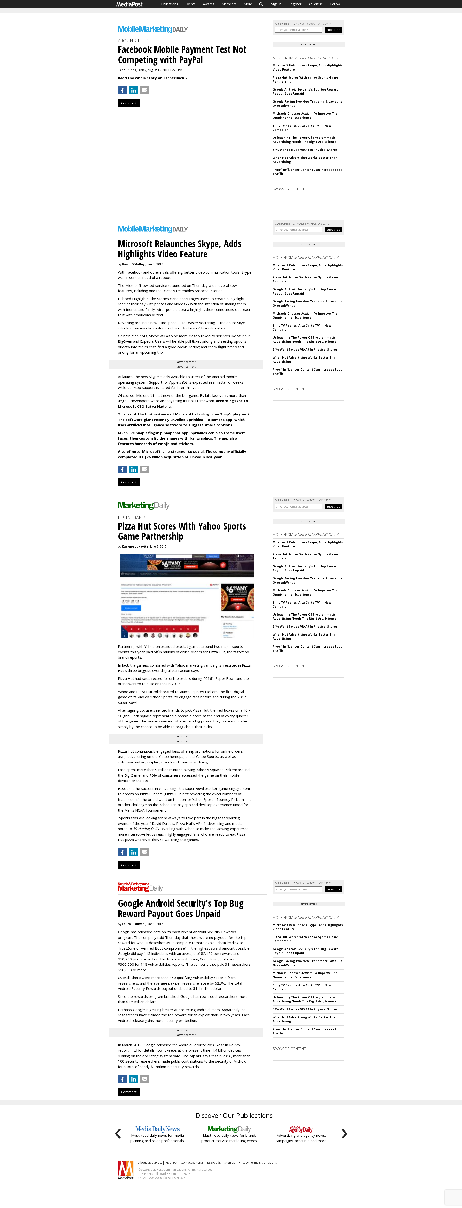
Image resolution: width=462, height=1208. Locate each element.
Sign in (276, 4)
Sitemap (229, 1163)
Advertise (315, 4)
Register (295, 4)
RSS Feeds (214, 1163)
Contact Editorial (192, 1163)
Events (190, 4)
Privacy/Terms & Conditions (258, 1163)
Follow (335, 4)
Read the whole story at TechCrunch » (152, 77)
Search (261, 4)
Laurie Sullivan (133, 924)
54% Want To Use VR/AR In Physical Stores (305, 150)
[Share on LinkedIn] (133, 90)
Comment (128, 103)
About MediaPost (150, 1163)
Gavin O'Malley (133, 264)
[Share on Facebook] (122, 90)
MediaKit (171, 1163)
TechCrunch (127, 70)
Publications (168, 4)
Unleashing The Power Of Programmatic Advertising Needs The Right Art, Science (304, 140)
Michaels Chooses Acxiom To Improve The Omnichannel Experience (305, 116)
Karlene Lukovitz (135, 547)
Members (229, 4)
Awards (208, 4)
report (195, 1055)
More (248, 4)
